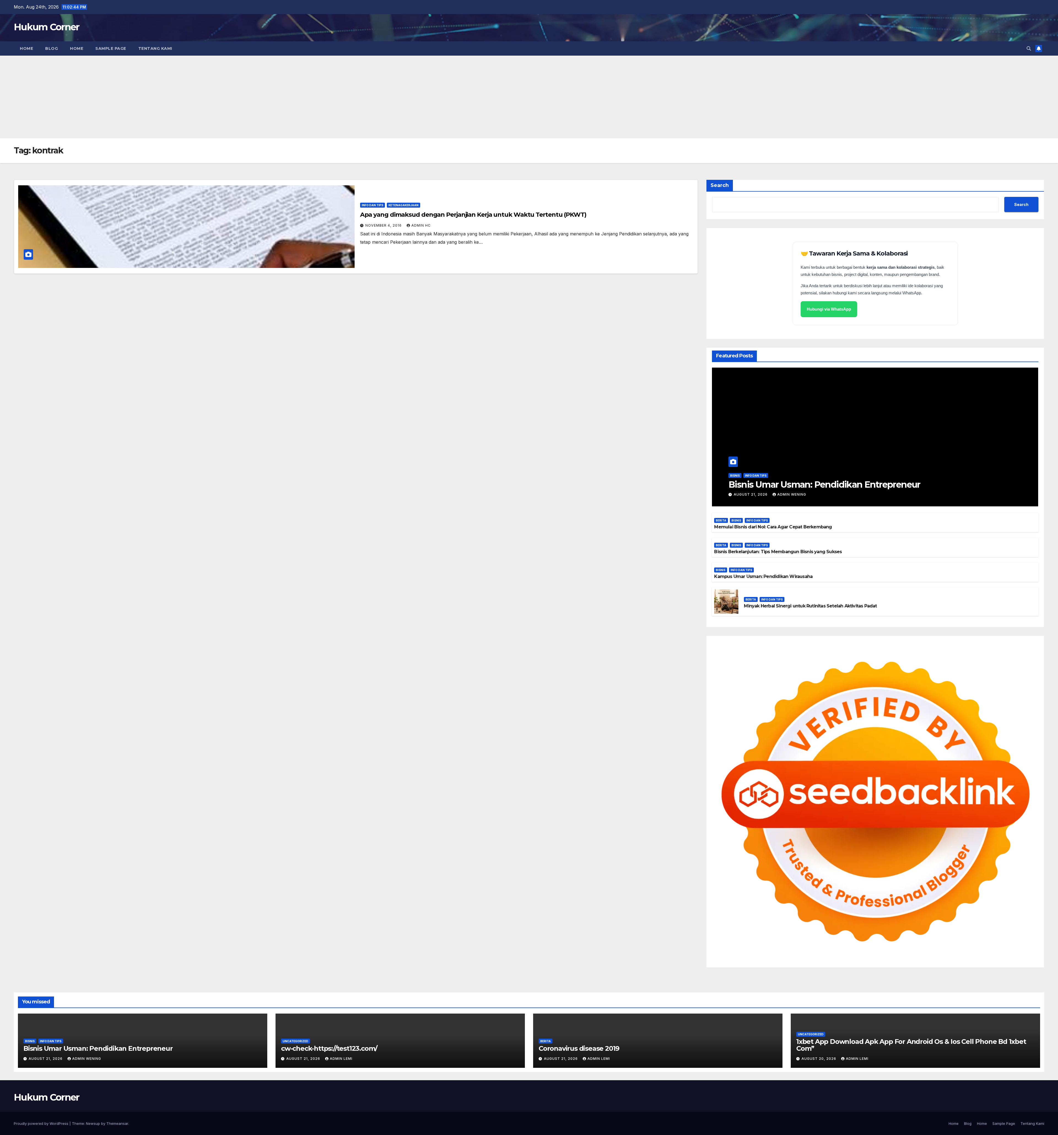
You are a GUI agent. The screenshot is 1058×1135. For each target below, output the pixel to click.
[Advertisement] (529, 96)
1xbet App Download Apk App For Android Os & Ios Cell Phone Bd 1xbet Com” (911, 1045)
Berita (721, 520)
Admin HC (421, 225)
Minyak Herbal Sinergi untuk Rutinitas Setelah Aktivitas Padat (810, 606)
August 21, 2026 (751, 494)
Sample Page (110, 48)
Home (26, 48)
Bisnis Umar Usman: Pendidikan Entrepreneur (824, 484)
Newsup (93, 1123)
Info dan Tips (372, 205)
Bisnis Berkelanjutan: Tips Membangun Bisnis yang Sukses (778, 551)
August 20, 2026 (819, 1059)
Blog (51, 48)
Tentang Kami (155, 48)
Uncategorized (295, 1041)
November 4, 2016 (384, 225)
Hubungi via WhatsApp (829, 309)
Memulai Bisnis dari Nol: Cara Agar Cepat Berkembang (773, 527)
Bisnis (735, 475)
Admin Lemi (341, 1059)
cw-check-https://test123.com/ (329, 1048)
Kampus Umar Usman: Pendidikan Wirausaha (763, 576)
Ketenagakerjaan (403, 205)
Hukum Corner (46, 27)
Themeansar (117, 1123)
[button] (1029, 48)
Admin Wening (791, 494)
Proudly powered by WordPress (41, 1123)
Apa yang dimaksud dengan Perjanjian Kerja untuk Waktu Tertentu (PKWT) (473, 214)
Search (720, 185)
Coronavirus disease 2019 (579, 1048)
